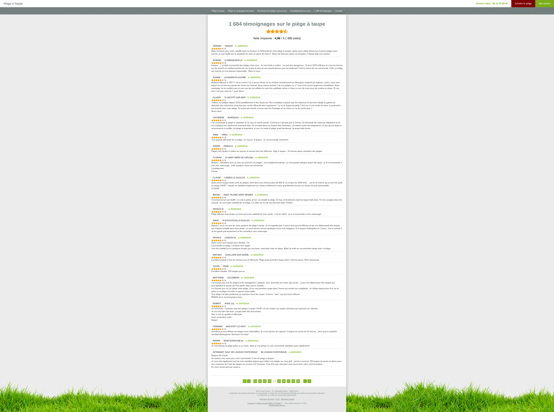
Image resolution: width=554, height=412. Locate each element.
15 (279, 381)
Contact (338, 11)
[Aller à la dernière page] (309, 381)
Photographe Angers (277, 405)
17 (288, 381)
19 (298, 381)
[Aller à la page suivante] (305, 381)
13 (269, 381)
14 (274, 381)
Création (250, 403)
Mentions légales (287, 399)
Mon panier (544, 3)
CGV (277, 399)
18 (293, 381)
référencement (262, 403)
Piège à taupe (218, 11)
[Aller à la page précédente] (249, 381)
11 (260, 381)
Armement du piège (272, 11)
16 (284, 381)
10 (255, 381)
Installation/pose (300, 11)
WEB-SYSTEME (274, 403)
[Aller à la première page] (244, 381)
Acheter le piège (523, 3)
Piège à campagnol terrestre (241, 11)
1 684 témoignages (323, 11)
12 (265, 381)
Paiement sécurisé (267, 399)
